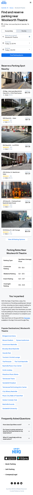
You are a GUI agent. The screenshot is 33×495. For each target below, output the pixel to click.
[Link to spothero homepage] (16, 451)
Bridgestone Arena (9, 336)
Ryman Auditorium (22, 340)
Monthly (24, 31)
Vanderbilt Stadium (9, 383)
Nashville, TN (4, 8)
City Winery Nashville (9, 391)
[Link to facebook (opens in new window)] (12, 484)
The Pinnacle (6, 361)
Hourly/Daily (9, 31)
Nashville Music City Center (12, 366)
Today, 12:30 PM (10, 44)
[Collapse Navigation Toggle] (30, 2)
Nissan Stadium (7, 340)
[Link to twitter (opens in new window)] (18, 484)
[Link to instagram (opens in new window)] (15, 484)
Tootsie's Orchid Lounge (11, 357)
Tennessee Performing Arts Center (14, 387)
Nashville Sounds (8, 404)
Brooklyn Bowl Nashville (10, 349)
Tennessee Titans (8, 379)
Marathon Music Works (10, 374)
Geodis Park (6, 353)
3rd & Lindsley (7, 370)
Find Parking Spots (16, 55)
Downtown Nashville (9, 344)
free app (27, 318)
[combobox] (16, 36)
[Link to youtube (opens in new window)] (21, 484)
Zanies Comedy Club (9, 400)
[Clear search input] (29, 36)
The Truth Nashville (21, 361)
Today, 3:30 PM (10, 50)
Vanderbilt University (9, 408)
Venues (11, 8)
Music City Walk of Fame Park (12, 396)
